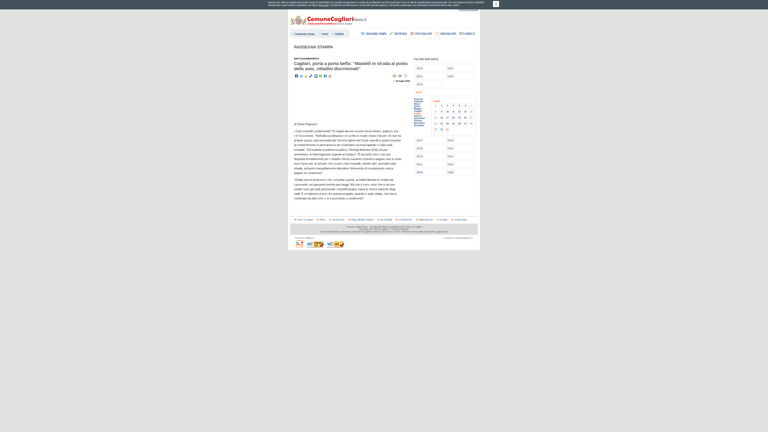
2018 (418, 92)
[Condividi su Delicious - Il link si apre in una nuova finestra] (311, 76)
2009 (419, 172)
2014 (450, 148)
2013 (419, 156)
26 (459, 123)
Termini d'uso (338, 219)
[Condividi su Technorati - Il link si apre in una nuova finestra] (320, 76)
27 (465, 123)
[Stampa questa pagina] (400, 75)
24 (447, 123)
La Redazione (405, 219)
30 (441, 129)
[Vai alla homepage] (328, 20)
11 (453, 111)
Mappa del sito (426, 219)
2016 (450, 140)
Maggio (418, 108)
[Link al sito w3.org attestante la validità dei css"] (335, 244)
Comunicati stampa (304, 34)
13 (465, 111)
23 (441, 123)
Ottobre (418, 120)
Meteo (322, 219)
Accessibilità (386, 219)
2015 (419, 148)
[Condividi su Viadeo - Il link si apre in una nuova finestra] (330, 76)
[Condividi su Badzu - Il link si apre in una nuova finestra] (325, 76)
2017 (419, 140)
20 (465, 117)
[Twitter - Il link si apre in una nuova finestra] (301, 76)
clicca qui (323, 5)
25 (453, 123)
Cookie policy (460, 219)
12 (459, 111)
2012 (450, 156)
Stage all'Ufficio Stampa (362, 219)
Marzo (417, 104)
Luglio (417, 113)
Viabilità (339, 34)
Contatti (443, 219)
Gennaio (418, 99)
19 (459, 117)
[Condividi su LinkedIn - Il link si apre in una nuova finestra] (315, 76)
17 (447, 117)
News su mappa (305, 219)
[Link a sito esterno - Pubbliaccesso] (299, 243)
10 (447, 111)
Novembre (419, 123)
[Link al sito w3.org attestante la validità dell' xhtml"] (315, 244)
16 (441, 117)
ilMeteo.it (310, 238)
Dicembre (419, 125)
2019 (419, 84)
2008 (450, 172)
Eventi (325, 34)
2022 (450, 68)
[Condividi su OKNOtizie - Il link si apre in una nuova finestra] (306, 76)
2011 (419, 164)
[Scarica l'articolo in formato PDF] (405, 75)
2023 (419, 68)
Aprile (417, 106)
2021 (419, 76)
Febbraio (418, 101)
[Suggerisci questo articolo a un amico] (394, 75)
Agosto (418, 116)
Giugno (418, 111)
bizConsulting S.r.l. (464, 238)
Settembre (419, 118)
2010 (450, 164)
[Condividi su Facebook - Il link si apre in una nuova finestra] (296, 76)
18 (453, 117)
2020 (450, 76)
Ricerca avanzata (468, 9)
